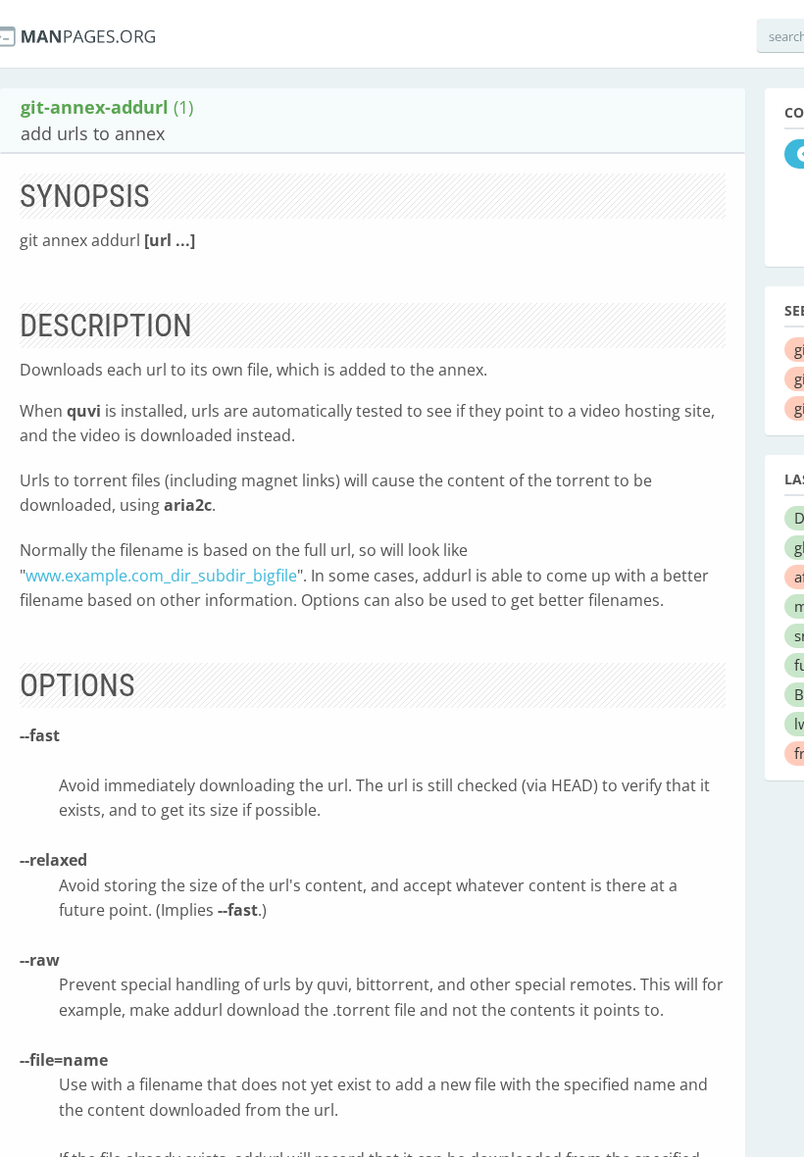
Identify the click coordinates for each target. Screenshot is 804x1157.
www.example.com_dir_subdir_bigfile (161, 575)
